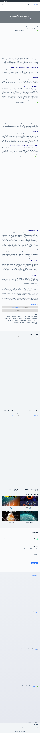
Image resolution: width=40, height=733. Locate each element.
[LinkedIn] (20, 326)
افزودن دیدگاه (35, 554)
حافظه (10, 318)
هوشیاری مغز (16, 322)
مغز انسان (16, 320)
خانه (37, 727)
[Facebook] (8, 1)
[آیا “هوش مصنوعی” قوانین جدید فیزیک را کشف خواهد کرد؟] (10, 372)
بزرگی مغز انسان (20, 316)
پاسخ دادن (3, 538)
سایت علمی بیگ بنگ (30, 4)
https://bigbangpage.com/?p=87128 (17, 307)
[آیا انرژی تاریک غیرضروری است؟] (10, 451)
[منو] (2, 4)
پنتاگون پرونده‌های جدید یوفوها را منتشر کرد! (31, 722)
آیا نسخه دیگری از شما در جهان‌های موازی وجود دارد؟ (30, 685)
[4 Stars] (23, 310)
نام (36, 550)
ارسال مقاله (22, 727)
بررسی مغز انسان (27, 316)
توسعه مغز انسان (27, 318)
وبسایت (11, 550)
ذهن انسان (6, 318)
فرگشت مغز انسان (23, 320)
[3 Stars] (24, 310)
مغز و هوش (14, 18)
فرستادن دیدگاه (34, 563)
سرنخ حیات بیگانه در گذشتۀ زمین (32, 410)
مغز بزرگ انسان (34, 322)
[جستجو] (2, 1)
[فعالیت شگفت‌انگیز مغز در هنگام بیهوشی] (29, 451)
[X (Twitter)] (6, 1)
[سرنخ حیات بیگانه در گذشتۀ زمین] (29, 372)
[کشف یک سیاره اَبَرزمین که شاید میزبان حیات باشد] (20, 592)
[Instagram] (4, 1)
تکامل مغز (8, 316)
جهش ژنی (15, 318)
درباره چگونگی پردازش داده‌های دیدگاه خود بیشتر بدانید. (11, 564)
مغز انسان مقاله (10, 320)
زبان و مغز (35, 320)
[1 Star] (27, 310)
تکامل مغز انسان (34, 318)
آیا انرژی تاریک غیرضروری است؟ (14, 489)
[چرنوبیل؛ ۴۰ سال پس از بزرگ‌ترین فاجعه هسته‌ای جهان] (20, 629)
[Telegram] (20, 327)
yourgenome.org (33, 304)
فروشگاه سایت (34, 727)
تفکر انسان (14, 316)
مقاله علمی (28, 322)
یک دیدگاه (10, 18)
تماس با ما (26, 727)
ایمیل (24, 550)
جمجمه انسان (21, 318)
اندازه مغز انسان (34, 316)
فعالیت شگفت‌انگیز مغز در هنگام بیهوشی (31, 489)
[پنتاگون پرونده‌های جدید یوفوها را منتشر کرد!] (20, 704)
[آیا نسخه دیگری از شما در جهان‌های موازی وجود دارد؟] (20, 666)
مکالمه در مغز (22, 322)
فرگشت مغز (30, 320)
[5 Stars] (22, 310)
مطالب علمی (17, 18)
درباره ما (30, 727)
